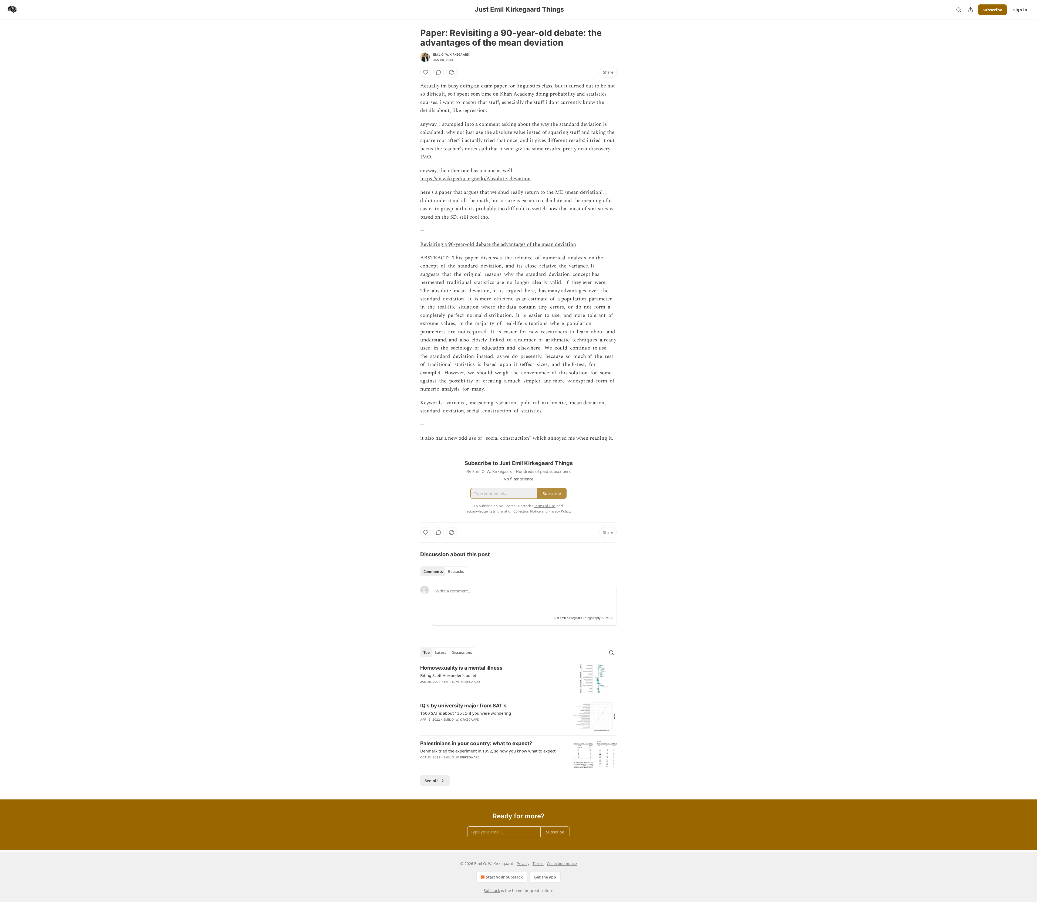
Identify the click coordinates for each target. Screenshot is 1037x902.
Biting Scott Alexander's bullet (448, 675)
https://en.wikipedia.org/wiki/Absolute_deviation (475, 179)
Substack (492, 890)
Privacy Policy (559, 511)
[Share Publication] (970, 9)
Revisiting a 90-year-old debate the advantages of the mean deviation (498, 244)
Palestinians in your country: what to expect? (476, 743)
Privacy (523, 863)
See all (431, 780)
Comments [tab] (433, 571)
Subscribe (992, 9)
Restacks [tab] (456, 571)
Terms (538, 863)
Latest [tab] (440, 652)
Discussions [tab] (462, 652)
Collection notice (562, 863)
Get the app (545, 877)
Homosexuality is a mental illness (461, 668)
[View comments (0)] (438, 72)
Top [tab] (426, 652)
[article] (518, 679)
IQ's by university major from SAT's (463, 706)
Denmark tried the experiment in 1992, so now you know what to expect (487, 751)
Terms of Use (544, 505)
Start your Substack (504, 877)
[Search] (958, 9)
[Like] (425, 72)
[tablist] (443, 571)
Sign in (1020, 9)
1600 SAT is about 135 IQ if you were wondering (465, 713)
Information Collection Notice (517, 511)
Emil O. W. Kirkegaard (451, 54)
